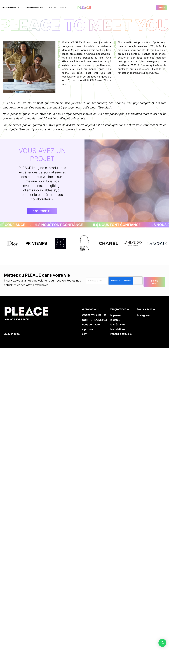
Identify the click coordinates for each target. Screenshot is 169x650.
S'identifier (161, 7)
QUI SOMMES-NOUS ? (33, 7)
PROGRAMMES (9, 7)
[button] (162, 643)
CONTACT (64, 7)
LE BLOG (52, 7)
